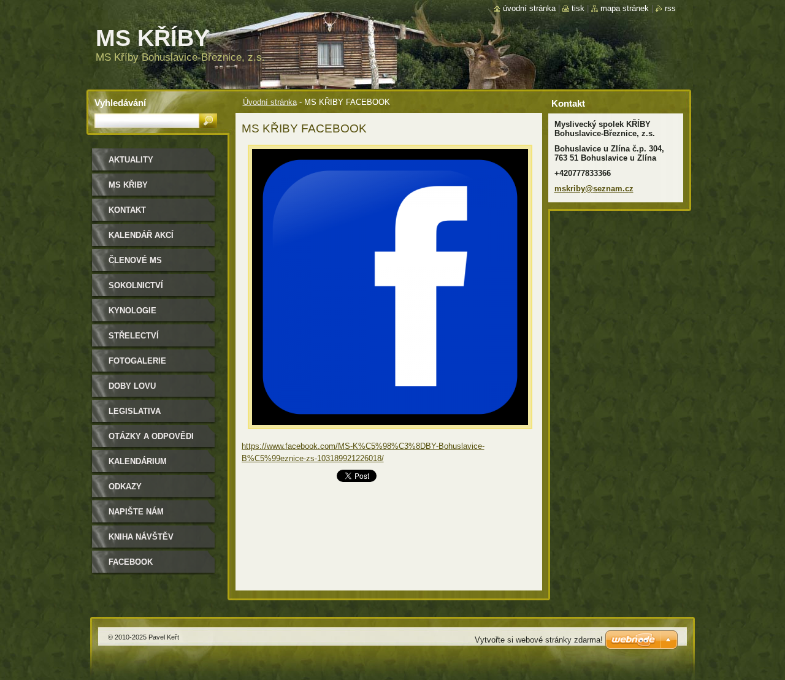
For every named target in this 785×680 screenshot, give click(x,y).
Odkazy (125, 486)
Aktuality (131, 159)
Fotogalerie (137, 360)
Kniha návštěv (141, 536)
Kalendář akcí (141, 235)
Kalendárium (138, 461)
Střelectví (134, 335)
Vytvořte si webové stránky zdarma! (539, 639)
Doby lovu (132, 386)
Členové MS (135, 260)
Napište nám (136, 511)
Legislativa (135, 411)
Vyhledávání (120, 102)
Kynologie (132, 310)
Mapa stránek (624, 8)
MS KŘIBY (128, 184)
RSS (670, 8)
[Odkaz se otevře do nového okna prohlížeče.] (390, 432)
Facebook (131, 562)
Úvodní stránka (270, 102)
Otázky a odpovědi (151, 436)
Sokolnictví (136, 285)
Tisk (578, 8)
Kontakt (127, 210)
